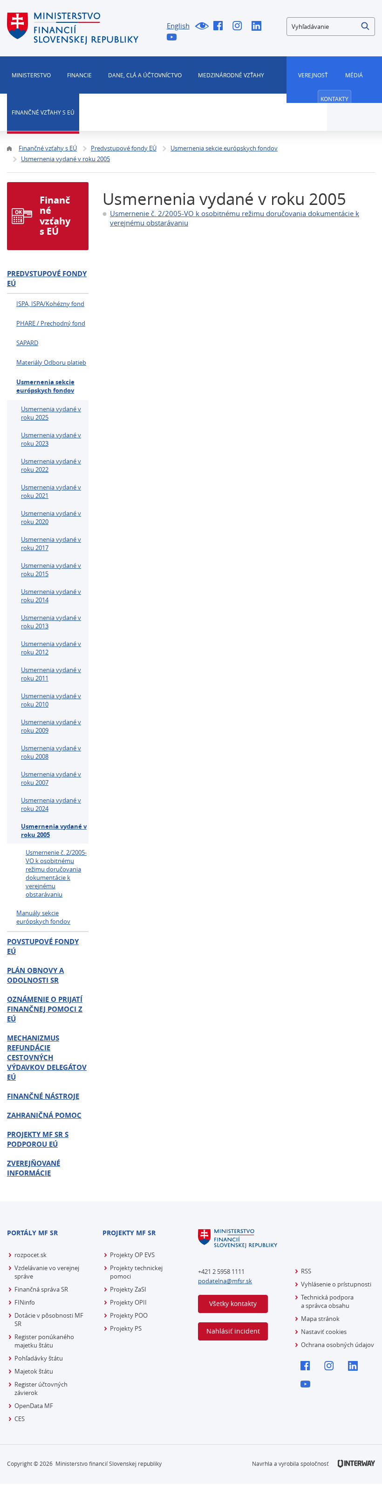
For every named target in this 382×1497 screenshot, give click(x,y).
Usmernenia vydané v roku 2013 (51, 621)
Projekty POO (129, 1315)
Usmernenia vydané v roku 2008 (51, 752)
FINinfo (24, 1302)
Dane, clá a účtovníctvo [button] (145, 75)
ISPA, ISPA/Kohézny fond (50, 303)
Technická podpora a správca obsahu (327, 1301)
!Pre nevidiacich (201, 26)
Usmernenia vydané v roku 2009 (51, 726)
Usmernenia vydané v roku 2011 (51, 674)
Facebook (220, 26)
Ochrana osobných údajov (337, 1344)
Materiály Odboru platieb (51, 362)
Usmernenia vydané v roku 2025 (51, 413)
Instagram (239, 26)
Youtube (174, 37)
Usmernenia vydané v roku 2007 (51, 778)
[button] (366, 26)
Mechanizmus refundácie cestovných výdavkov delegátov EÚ (47, 1057)
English (178, 25)
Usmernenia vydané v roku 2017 (51, 543)
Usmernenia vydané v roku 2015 (51, 569)
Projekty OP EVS (132, 1255)
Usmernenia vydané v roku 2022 (51, 465)
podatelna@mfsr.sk (225, 1281)
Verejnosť (313, 75)
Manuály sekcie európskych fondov (43, 917)
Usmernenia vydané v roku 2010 (51, 700)
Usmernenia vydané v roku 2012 (51, 648)
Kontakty (334, 98)
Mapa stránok (320, 1318)
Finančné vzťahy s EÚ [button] (43, 112)
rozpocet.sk (30, 1255)
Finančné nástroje (43, 1096)
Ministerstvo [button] (31, 75)
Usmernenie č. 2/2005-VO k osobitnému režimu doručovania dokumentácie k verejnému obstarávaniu (56, 873)
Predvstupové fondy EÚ (47, 278)
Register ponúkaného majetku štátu (44, 1341)
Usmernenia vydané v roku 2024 (51, 804)
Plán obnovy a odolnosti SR (35, 975)
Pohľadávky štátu (38, 1358)
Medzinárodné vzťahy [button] (231, 75)
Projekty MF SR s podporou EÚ (37, 1139)
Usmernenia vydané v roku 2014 (51, 595)
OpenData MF (33, 1406)
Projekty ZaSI (128, 1289)
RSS (306, 1271)
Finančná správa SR (41, 1289)
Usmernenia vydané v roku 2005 (54, 830)
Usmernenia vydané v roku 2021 (51, 491)
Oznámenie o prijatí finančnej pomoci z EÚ (44, 1009)
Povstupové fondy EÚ (43, 946)
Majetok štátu (33, 1371)
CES (19, 1419)
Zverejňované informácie (33, 1168)
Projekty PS (126, 1328)
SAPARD (27, 343)
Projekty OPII (128, 1302)
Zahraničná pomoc (44, 1115)
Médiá (354, 75)
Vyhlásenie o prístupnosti (336, 1284)
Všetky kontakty (233, 1303)
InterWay (356, 1464)
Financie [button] (79, 75)
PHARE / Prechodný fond (50, 323)
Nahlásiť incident (233, 1331)
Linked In (259, 26)
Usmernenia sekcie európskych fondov (45, 386)
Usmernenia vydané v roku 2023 (51, 439)
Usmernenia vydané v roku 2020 (51, 517)
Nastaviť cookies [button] (324, 1331)
